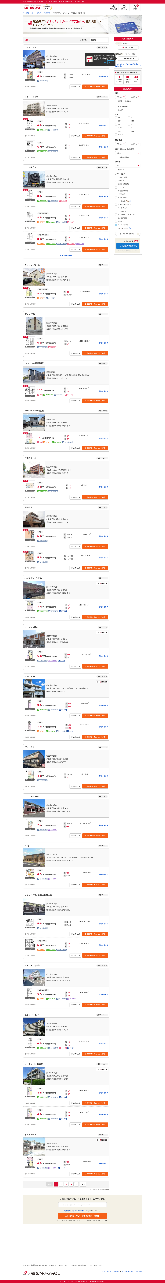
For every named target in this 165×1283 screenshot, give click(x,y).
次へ (110, 62)
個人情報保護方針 (127, 1271)
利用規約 (116, 1271)
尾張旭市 (47, 13)
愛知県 (39, 13)
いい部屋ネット (28, 13)
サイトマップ (106, 1271)
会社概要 (139, 1271)
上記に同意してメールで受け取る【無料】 (82, 1216)
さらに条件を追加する (127, 234)
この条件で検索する (129, 246)
